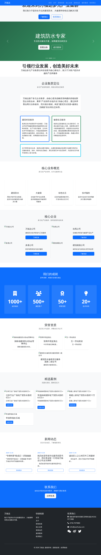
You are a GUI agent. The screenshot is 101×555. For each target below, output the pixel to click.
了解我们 (44, 16)
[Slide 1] (46, 58)
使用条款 (64, 547)
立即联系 (50, 495)
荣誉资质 (61, 3)
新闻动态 (77, 3)
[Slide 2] (50, 58)
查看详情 (9, 405)
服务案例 (85, 3)
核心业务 (69, 3)
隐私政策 (56, 547)
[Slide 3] (54, 58)
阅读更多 (19, 470)
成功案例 (57, 47)
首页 (50, 3)
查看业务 (44, 47)
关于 (54, 3)
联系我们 (93, 3)
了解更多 (36, 237)
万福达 (7, 2)
